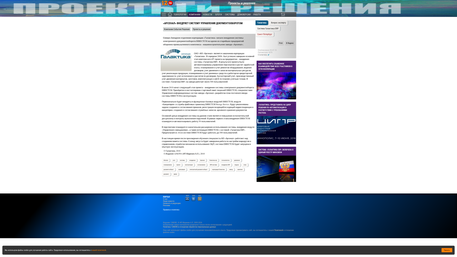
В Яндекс (290, 43)
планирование (168, 165)
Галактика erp (213, 160)
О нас (165, 199)
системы (182, 160)
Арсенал (202, 160)
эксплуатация (189, 165)
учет (174, 160)
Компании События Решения (177, 29)
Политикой (278, 230)
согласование (201, 165)
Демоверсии (244, 14)
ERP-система (213, 165)
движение (237, 160)
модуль (237, 165)
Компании (194, 14)
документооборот (169, 169)
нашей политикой (99, 250)
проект (178, 165)
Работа (257, 14)
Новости (207, 14)
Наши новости (168, 201)
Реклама (166, 205)
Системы (230, 14)
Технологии (180, 14)
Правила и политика (171, 210)
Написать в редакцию (172, 203)
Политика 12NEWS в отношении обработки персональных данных (189, 227)
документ (166, 174)
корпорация (181, 169)
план (245, 165)
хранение (240, 169)
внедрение (192, 160)
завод (231, 169)
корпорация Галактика (218, 169)
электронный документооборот (198, 169)
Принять (447, 250)
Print (281, 43)
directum (166, 160)
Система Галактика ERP (267, 28)
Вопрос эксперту (278, 23)
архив (175, 174)
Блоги (218, 14)
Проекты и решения (201, 29)
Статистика (263, 55)
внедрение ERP (226, 165)
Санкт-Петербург (264, 34)
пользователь (225, 160)
